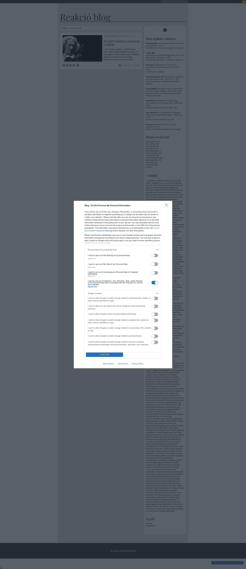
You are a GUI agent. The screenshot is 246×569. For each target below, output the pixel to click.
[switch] (154, 255)
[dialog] (123, 284)
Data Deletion (108, 364)
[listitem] (123, 249)
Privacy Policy (137, 364)
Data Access (123, 364)
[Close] (167, 205)
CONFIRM (104, 355)
